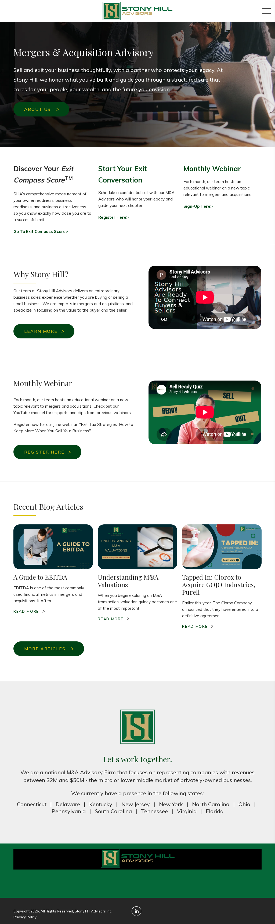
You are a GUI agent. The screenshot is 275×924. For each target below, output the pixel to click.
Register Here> (113, 217)
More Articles (45, 648)
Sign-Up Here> (198, 206)
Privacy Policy (25, 917)
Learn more (40, 331)
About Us (38, 109)
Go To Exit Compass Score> (40, 231)
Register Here (44, 452)
